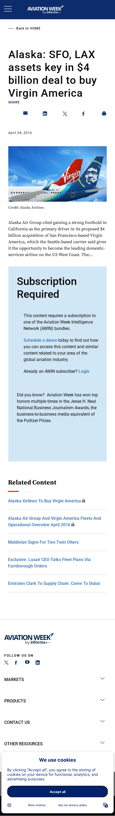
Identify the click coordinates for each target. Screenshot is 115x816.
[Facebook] (17, 663)
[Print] (104, 114)
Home (35, 28)
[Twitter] (6, 663)
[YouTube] (27, 663)
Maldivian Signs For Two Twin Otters (43, 542)
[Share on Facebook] (84, 114)
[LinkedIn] (38, 663)
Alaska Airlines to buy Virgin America (44, 500)
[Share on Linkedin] (45, 114)
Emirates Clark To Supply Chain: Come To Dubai (54, 583)
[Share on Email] (25, 114)
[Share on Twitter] (65, 114)
